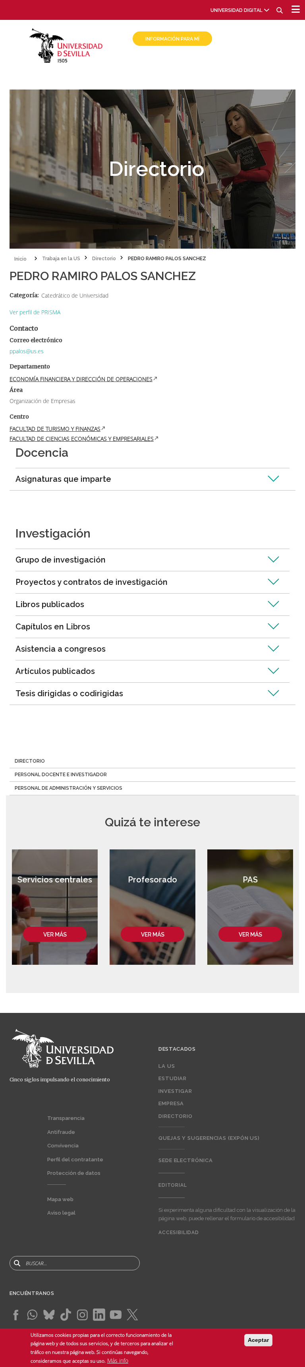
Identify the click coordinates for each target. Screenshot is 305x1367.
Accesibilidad (178, 1232)
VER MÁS (55, 934)
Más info (117, 1360)
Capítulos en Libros (52, 626)
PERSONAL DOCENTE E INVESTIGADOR (61, 774)
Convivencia (63, 1146)
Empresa (171, 1103)
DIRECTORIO (30, 761)
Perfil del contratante (75, 1160)
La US (166, 1066)
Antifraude (61, 1132)
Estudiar (172, 1078)
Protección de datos (73, 1173)
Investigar (175, 1091)
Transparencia (66, 1118)
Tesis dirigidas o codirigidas (69, 693)
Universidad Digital (236, 10)
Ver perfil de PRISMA (35, 312)
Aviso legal (61, 1213)
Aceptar (258, 1340)
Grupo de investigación (60, 560)
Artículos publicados (55, 671)
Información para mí (172, 39)
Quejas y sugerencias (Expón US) (209, 1138)
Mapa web (60, 1199)
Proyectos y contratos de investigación (91, 582)
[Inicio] (66, 45)
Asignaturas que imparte (63, 479)
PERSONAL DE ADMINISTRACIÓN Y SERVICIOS (68, 788)
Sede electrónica (185, 1160)
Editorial (172, 1185)
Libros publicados (49, 604)
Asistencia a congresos (60, 649)
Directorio (175, 1116)
